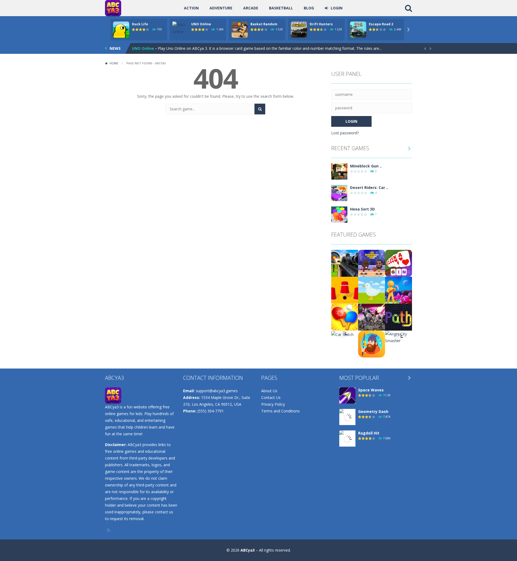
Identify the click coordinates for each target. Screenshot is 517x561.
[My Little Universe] (398, 289)
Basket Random (263, 24)
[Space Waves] (347, 395)
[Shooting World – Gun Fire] (344, 262)
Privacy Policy (273, 404)
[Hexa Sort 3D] (339, 214)
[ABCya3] (113, 7)
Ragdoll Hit (368, 433)
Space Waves (371, 389)
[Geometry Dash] (347, 417)
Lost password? (345, 132)
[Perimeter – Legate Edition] (371, 316)
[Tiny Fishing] (371, 343)
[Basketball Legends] (371, 262)
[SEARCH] (259, 109)
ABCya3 (247, 550)
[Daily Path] (398, 316)
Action (191, 7)
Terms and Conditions (280, 410)
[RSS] (109, 530)
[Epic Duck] (371, 289)
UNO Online (201, 24)
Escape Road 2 (381, 24)
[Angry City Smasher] (398, 336)
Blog (309, 7)
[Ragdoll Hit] (347, 438)
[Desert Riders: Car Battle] (339, 192)
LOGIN (337, 7)
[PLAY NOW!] (121, 29)
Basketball (281, 7)
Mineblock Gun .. (366, 166)
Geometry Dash (373, 411)
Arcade (250, 7)
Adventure (220, 7)
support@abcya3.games (217, 390)
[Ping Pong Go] (344, 316)
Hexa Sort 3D (362, 209)
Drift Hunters (321, 24)
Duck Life (140, 24)
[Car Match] (342, 333)
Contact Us (271, 397)
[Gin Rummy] (398, 262)
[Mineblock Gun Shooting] (339, 171)
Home (114, 63)
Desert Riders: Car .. (369, 187)
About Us (269, 390)
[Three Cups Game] (344, 289)
